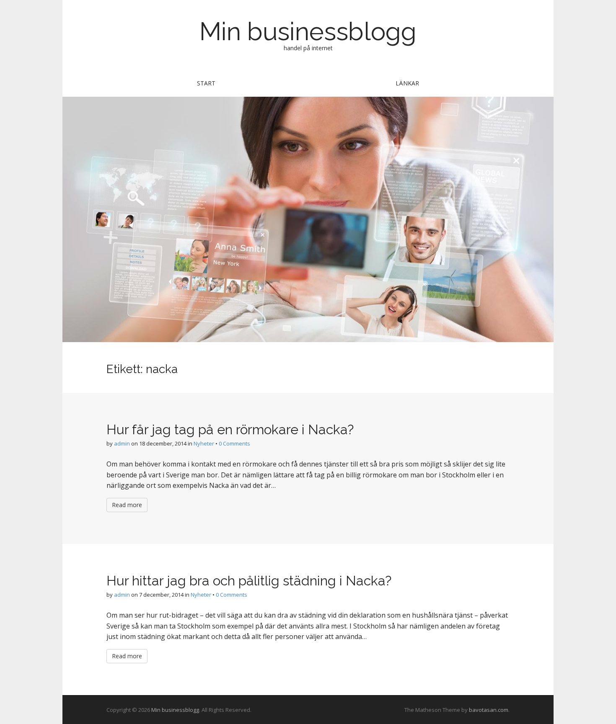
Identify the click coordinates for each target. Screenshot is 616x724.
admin (122, 443)
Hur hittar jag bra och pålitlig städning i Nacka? (248, 580)
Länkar (407, 83)
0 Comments (234, 443)
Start (206, 83)
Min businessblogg (308, 31)
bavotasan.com (488, 710)
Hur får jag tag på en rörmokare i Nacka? (230, 429)
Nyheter (204, 443)
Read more (127, 505)
